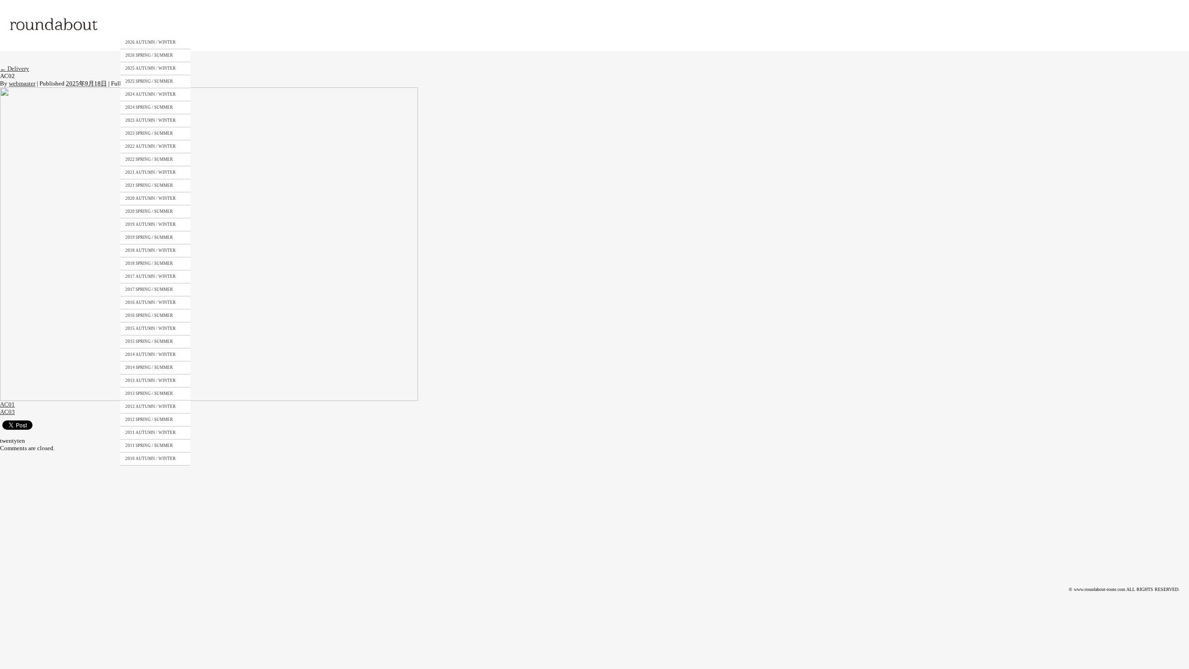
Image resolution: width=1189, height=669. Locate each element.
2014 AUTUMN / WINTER (150, 354)
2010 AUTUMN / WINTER (150, 458)
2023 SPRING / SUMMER (149, 133)
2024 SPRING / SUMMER (149, 107)
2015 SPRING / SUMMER (149, 341)
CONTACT (282, 24)
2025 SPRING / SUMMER (149, 81)
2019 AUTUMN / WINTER (150, 224)
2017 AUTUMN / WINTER (150, 276)
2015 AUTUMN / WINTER (150, 328)
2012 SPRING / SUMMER (149, 419)
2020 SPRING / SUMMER (149, 211)
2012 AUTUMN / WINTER (150, 406)
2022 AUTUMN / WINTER (150, 146)
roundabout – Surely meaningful (54, 25)
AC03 (7, 411)
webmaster (22, 83)
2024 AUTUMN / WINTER (150, 94)
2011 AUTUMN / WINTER (150, 432)
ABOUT (197, 24)
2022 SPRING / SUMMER (149, 159)
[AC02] (209, 90)
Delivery (14, 68)
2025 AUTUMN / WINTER (150, 68)
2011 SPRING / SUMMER (149, 445)
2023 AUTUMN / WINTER (150, 120)
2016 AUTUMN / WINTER (150, 302)
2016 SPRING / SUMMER (149, 315)
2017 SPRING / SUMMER (149, 289)
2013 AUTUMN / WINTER (150, 380)
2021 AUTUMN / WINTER (150, 172)
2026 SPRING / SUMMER (149, 55)
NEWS (323, 24)
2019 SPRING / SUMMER (149, 237)
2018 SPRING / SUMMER (149, 263)
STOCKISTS (238, 24)
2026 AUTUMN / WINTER (150, 42)
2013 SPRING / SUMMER (149, 393)
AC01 (7, 404)
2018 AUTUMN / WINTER (150, 250)
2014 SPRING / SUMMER (149, 367)
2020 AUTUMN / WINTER (150, 198)
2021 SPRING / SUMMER (149, 185)
